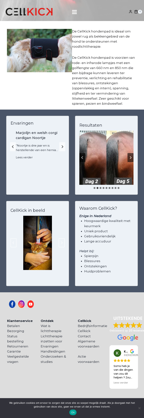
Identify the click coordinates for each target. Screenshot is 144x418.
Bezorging (15, 331)
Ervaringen (49, 346)
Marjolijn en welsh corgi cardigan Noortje (36, 135)
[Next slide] (62, 146)
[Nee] (139, 408)
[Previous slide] (13, 146)
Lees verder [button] (121, 382)
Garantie (14, 351)
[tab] (94, 188)
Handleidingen (53, 351)
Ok (73, 412)
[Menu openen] (72, 12)
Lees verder (25, 157)
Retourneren (17, 346)
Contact (84, 336)
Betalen (13, 326)
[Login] (130, 12)
